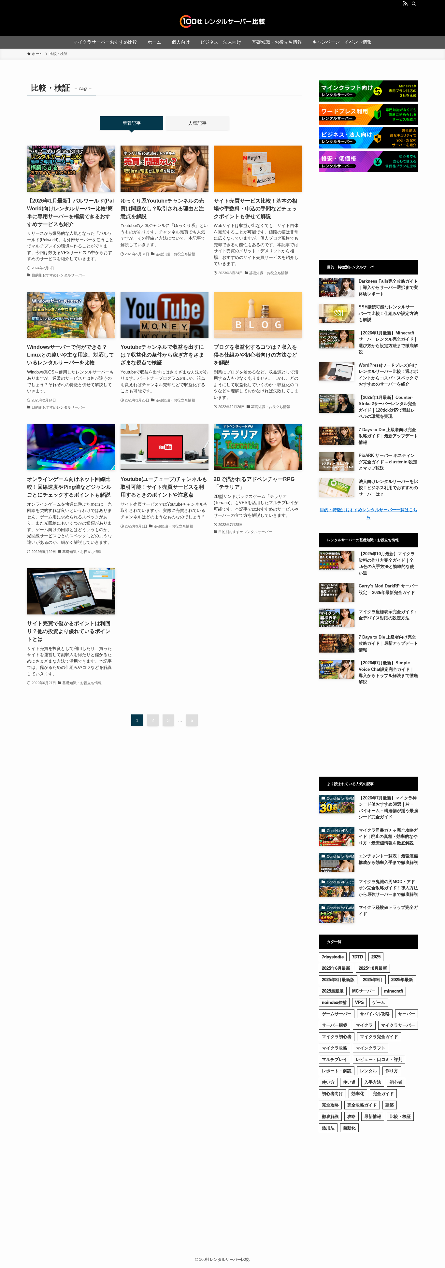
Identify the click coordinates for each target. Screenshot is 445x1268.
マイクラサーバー (398, 1025)
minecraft (393, 991)
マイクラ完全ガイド (379, 1036)
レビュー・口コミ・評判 (379, 1059)
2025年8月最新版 (338, 979)
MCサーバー (364, 991)
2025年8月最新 (373, 968)
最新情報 (372, 1116)
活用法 (328, 1127)
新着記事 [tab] (131, 123)
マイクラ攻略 (334, 1048)
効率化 (358, 1093)
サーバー (406, 1013)
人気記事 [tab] (197, 123)
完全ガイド (383, 1093)
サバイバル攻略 (375, 1013)
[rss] (405, 3)
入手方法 (372, 1082)
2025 (375, 956)
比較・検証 (400, 1116)
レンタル (368, 1070)
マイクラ (364, 1025)
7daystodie (333, 956)
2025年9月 (373, 979)
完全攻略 (330, 1105)
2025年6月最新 (336, 968)
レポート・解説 (337, 1070)
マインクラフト (370, 1048)
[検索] (413, 3)
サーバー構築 (334, 1025)
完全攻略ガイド (362, 1105)
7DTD (357, 956)
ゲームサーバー (337, 1013)
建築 (389, 1105)
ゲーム (378, 1002)
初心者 (396, 1082)
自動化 (349, 1127)
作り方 (391, 1070)
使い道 (349, 1082)
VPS (359, 1002)
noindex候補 (334, 1002)
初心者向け (332, 1093)
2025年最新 (402, 979)
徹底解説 (330, 1116)
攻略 (351, 1116)
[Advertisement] (368, 216)
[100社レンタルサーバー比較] (222, 21)
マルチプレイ (334, 1059)
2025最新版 (333, 991)
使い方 (328, 1082)
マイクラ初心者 (337, 1036)
